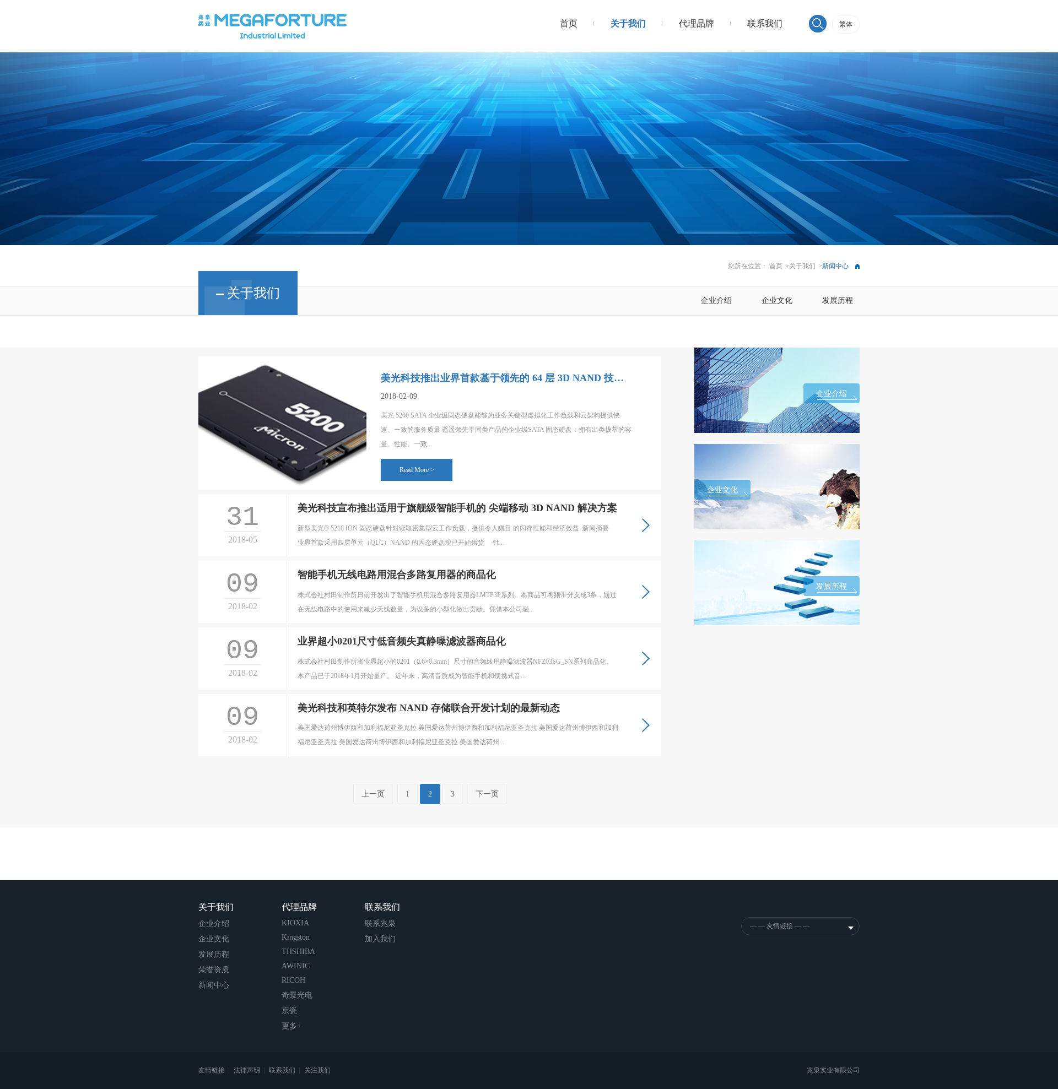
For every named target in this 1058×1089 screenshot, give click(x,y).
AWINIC (296, 966)
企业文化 (777, 300)
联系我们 (764, 23)
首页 (568, 23)
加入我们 (380, 939)
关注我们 (317, 1070)
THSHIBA (298, 951)
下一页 (487, 794)
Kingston (296, 937)
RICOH (293, 980)
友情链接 (212, 1070)
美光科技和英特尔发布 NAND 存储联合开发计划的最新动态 (429, 707)
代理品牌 (696, 23)
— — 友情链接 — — (779, 926)
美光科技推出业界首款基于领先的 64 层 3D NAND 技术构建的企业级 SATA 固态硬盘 (506, 377)
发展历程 (837, 300)
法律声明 (248, 1070)
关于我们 (628, 23)
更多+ (291, 1026)
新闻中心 (213, 985)
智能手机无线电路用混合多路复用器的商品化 (397, 574)
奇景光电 (297, 995)
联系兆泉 (380, 923)
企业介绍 (716, 300)
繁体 (845, 24)
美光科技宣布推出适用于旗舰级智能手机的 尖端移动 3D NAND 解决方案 (457, 507)
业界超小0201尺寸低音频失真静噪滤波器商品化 (402, 641)
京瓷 (289, 1010)
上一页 (373, 794)
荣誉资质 (213, 970)
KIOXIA (295, 923)
